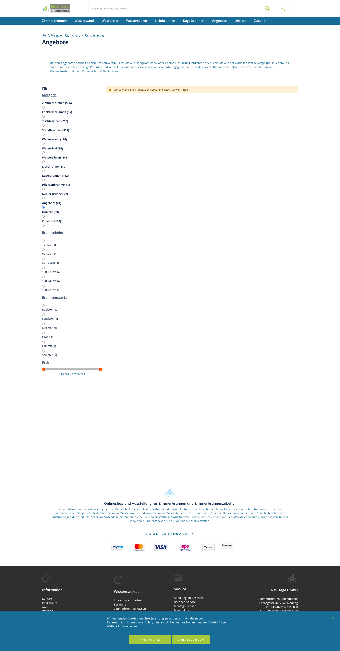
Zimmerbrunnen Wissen (130, 608)
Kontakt (47, 598)
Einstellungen (191, 640)
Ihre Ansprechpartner (128, 600)
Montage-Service (185, 606)
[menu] (170, 21)
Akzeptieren (150, 640)
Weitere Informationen (122, 626)
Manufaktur (181, 610)
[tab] (72, 88)
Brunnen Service (185, 602)
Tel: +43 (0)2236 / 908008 (282, 607)
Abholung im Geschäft (188, 598)
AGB (45, 607)
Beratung (120, 604)
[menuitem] (56, 21)
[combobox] (181, 8)
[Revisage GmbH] (56, 8)
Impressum (49, 603)
